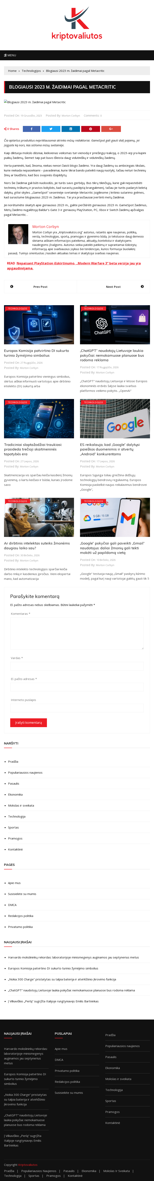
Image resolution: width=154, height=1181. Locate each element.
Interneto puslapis (23, 700)
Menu (11, 55)
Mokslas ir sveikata (21, 805)
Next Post (113, 287)
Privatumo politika (20, 927)
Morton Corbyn (71, 115)
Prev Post (40, 287)
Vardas (17, 658)
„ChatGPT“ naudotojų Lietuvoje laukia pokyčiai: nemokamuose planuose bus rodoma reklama (112, 355)
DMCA (12, 905)
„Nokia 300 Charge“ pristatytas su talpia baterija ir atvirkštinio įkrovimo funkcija (62, 979)
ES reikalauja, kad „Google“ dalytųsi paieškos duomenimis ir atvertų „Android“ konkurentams (110, 449)
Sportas (13, 827)
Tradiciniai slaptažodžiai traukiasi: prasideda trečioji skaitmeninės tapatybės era (33, 449)
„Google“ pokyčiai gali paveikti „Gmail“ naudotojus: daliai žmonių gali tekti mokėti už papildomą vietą (112, 548)
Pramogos (15, 838)
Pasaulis (13, 783)
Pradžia (13, 761)
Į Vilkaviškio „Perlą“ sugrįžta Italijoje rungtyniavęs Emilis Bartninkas (53, 1001)
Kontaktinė (15, 849)
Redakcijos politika (20, 916)
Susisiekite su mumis (22, 894)
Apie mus (14, 883)
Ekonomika (15, 794)
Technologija (16, 816)
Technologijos (17, 308)
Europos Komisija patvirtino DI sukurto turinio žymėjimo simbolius (36, 352)
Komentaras (20, 614)
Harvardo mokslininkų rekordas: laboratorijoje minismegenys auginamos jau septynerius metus (73, 957)
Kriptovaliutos (27, 1165)
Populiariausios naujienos (25, 772)
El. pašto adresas (24, 679)
